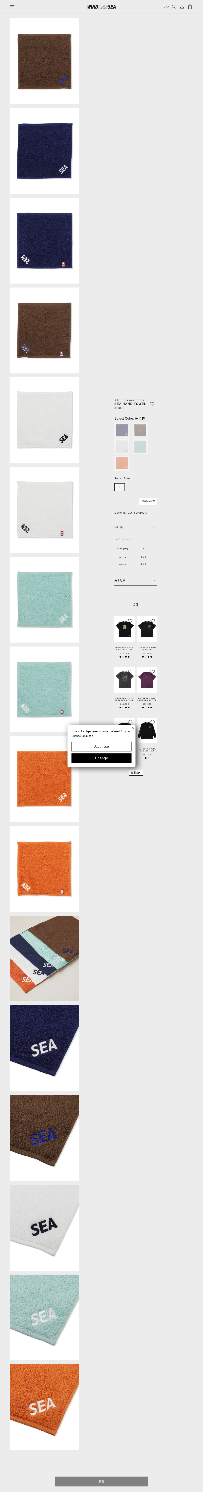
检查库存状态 (148, 501)
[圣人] (140, 446)
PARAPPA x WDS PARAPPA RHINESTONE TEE (147, 649)
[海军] (121, 430)
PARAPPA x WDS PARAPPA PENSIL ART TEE (124, 699)
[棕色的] (140, 430)
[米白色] (121, 446)
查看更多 (135, 772)
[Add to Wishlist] (152, 404)
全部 (117, 400)
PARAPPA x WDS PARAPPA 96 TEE (147, 699)
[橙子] (121, 463)
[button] (16, 7)
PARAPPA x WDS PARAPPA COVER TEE (124, 649)
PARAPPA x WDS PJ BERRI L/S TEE (147, 750)
